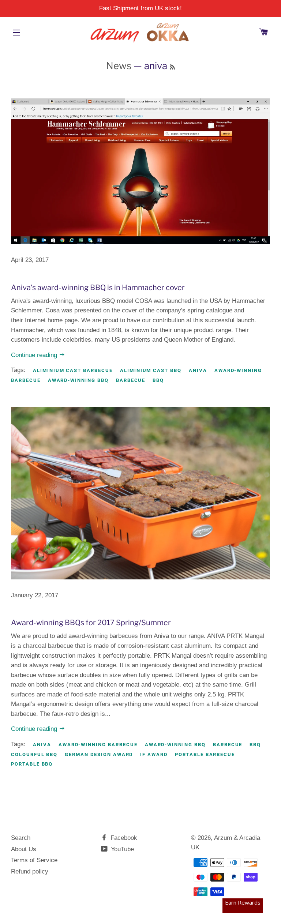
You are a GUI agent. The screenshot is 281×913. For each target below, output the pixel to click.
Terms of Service (34, 860)
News (118, 65)
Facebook (123, 837)
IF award (154, 754)
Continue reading (35, 355)
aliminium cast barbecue (73, 370)
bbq (158, 380)
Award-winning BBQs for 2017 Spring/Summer (91, 622)
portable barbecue (205, 754)
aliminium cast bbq (150, 370)
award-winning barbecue (98, 744)
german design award (99, 754)
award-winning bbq (78, 380)
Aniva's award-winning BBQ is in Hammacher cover (98, 287)
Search (20, 837)
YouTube (121, 849)
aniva (198, 370)
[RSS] (172, 67)
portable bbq (32, 764)
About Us (23, 849)
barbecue (131, 380)
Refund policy (29, 871)
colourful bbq (34, 754)
